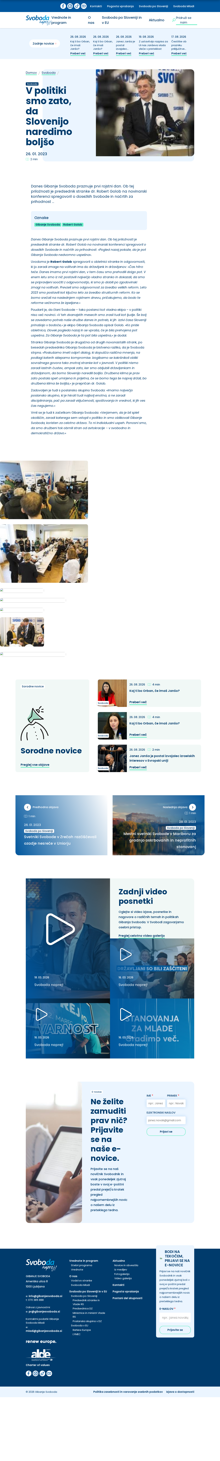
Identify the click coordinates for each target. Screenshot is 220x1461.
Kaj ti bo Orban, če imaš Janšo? (80, 45)
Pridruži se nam (183, 20)
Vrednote (77, 1269)
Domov (31, 72)
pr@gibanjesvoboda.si (44, 1311)
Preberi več (78, 53)
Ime (150, 1096)
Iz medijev (120, 1269)
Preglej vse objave (35, 764)
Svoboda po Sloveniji (153, 6)
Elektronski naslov (161, 1113)
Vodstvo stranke (81, 1280)
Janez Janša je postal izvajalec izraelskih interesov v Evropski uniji (125, 51)
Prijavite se (175, 1330)
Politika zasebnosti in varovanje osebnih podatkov (128, 1392)
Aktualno (156, 20)
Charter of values (38, 1365)
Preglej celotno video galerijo (142, 935)
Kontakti (96, 6)
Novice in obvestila (126, 1265)
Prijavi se (166, 1132)
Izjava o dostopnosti (180, 1392)
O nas (91, 20)
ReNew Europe (82, 1330)
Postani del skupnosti (127, 1298)
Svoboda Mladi (183, 6)
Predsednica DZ (83, 1308)
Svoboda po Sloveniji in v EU (88, 1291)
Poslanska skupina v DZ (87, 1321)
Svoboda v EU (79, 1325)
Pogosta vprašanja (120, 6)
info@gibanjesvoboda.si (45, 1296)
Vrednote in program (61, 20)
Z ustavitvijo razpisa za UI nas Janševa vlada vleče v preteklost (153, 45)
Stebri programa (81, 1265)
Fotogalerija (121, 1274)
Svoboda (49, 72)
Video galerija (123, 1278)
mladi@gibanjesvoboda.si (44, 1331)
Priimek (173, 1096)
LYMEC (77, 1334)
